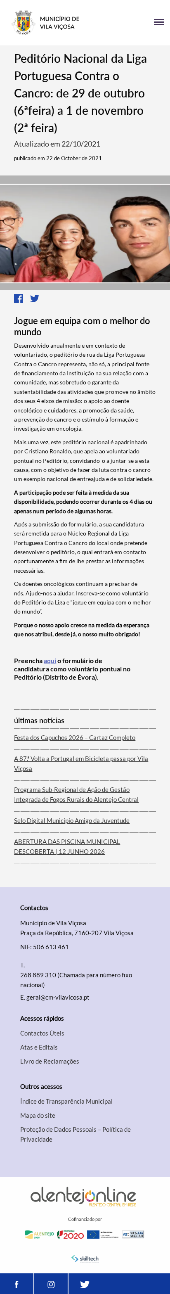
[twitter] (85, 1283)
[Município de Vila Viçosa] (45, 22)
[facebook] (16, 1283)
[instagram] (50, 1283)
